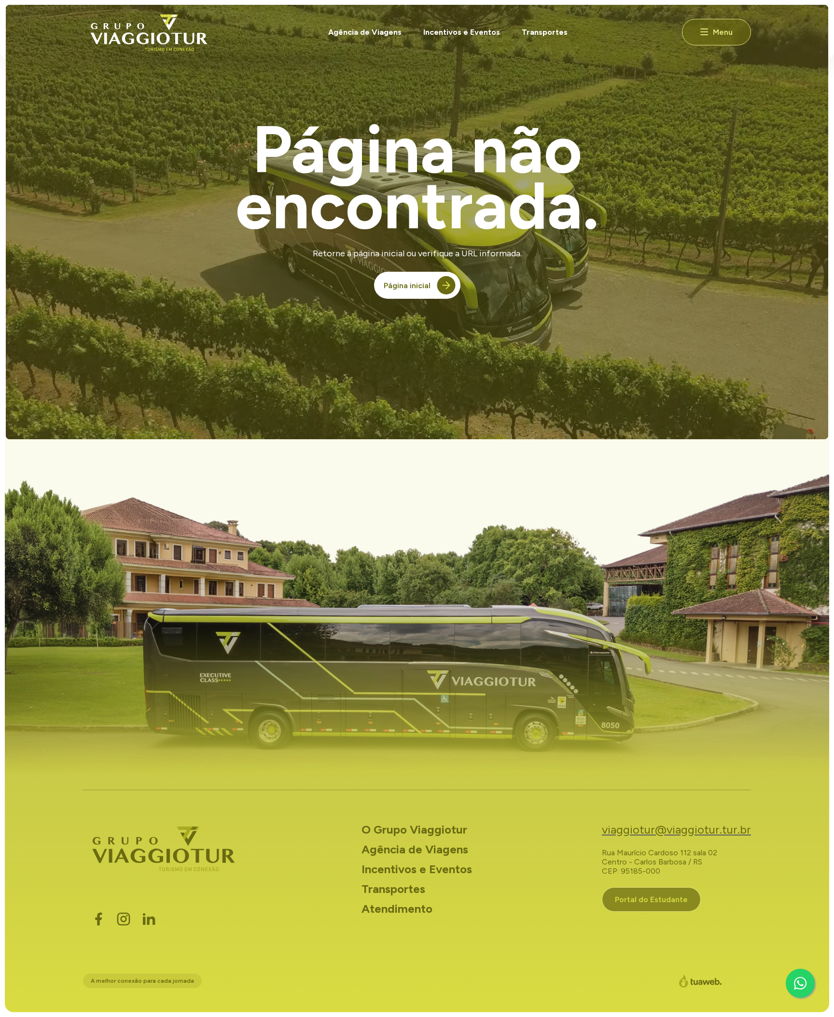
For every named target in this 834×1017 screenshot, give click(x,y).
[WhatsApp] (800, 983)
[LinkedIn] (148, 919)
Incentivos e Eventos (461, 32)
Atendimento (396, 909)
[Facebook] (98, 919)
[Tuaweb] (700, 981)
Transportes (545, 32)
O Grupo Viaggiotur (414, 829)
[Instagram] (123, 919)
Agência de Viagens (365, 32)
